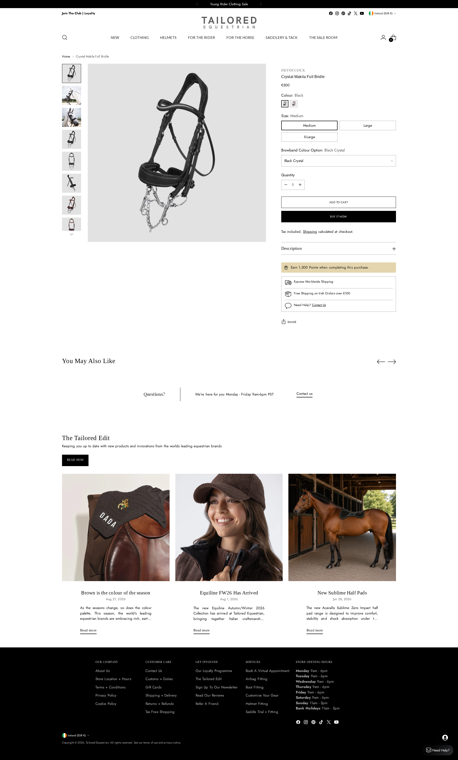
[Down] (71, 234)
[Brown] (293, 103)
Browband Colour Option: (313, 150)
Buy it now (338, 217)
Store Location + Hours (113, 679)
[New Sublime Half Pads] (342, 527)
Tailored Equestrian (97, 742)
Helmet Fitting (257, 703)
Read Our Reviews (210, 695)
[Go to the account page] (383, 37)
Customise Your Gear (262, 695)
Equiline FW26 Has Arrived (229, 593)
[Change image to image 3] (71, 117)
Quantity (288, 175)
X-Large (309, 137)
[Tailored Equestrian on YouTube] (362, 13)
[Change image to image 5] (71, 161)
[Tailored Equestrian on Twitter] (356, 13)
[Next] (260, 4)
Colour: (292, 95)
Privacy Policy (105, 695)
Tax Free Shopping (160, 711)
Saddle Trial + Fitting (262, 711)
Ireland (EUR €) (384, 13)
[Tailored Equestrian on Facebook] (331, 13)
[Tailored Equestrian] (229, 23)
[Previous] (197, 4)
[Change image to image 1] (71, 73)
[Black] (284, 103)
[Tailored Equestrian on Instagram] (337, 13)
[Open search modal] (64, 37)
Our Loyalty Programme (214, 670)
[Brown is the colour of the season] (116, 527)
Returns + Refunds (160, 703)
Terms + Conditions (110, 687)
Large (368, 125)
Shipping (310, 231)
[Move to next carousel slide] (392, 362)
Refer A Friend (207, 703)
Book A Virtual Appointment (267, 670)
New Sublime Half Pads (342, 593)
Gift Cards (153, 687)
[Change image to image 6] (71, 183)
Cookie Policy (105, 703)
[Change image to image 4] (71, 139)
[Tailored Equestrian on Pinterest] (343, 13)
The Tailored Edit (209, 679)
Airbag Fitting (256, 679)
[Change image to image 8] (71, 227)
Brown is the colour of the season (115, 593)
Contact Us (319, 305)
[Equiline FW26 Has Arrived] (229, 527)
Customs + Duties (159, 679)
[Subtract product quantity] (285, 185)
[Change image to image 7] (71, 205)
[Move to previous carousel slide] (381, 362)
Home (66, 56)
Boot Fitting (255, 687)
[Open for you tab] (445, 737)
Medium (309, 125)
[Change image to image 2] (71, 95)
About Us (102, 670)
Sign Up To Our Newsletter (217, 687)
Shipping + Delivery (161, 695)
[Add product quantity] (300, 185)
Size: (292, 116)
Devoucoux (293, 70)
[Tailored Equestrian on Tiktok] (349, 13)
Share (292, 322)
